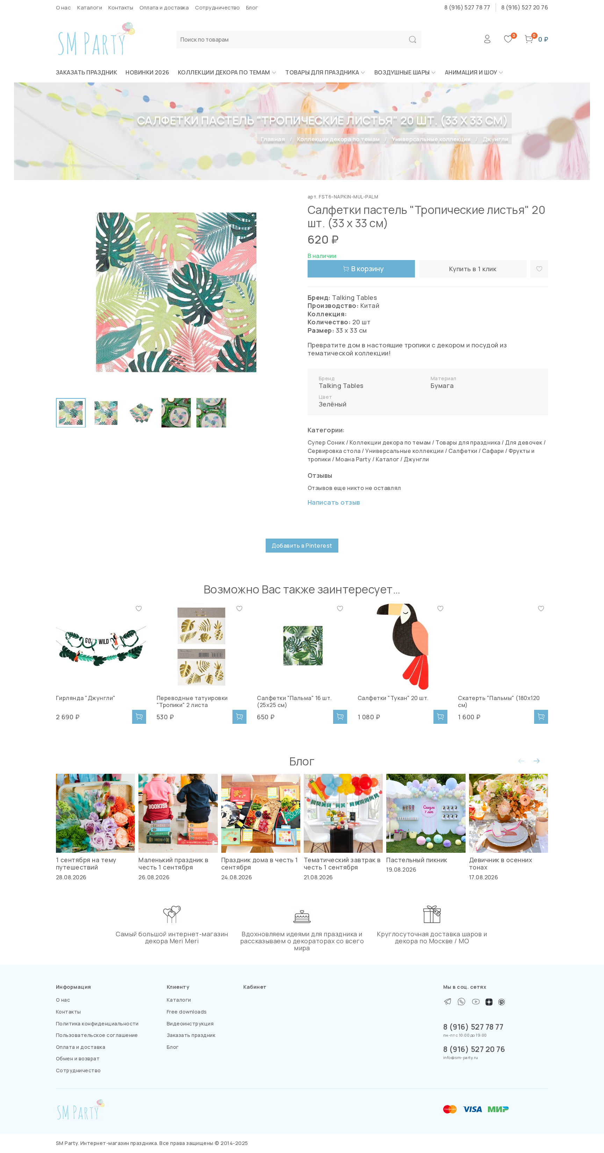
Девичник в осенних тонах (500, 863)
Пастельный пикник (416, 860)
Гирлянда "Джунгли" (86, 698)
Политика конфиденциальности (97, 1023)
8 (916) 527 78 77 (467, 7)
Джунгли (495, 139)
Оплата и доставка (164, 7)
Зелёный (332, 404)
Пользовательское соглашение (97, 1035)
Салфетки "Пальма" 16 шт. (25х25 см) (294, 701)
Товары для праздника (322, 72)
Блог (252, 7)
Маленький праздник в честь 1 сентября (173, 863)
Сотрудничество (217, 7)
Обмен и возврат (78, 1058)
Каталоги (89, 7)
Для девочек (523, 442)
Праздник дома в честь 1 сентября (259, 863)
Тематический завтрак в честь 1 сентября (342, 863)
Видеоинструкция (190, 1023)
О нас (63, 7)
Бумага (442, 385)
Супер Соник (326, 442)
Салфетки (462, 451)
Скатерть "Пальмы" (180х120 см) (499, 701)
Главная (273, 139)
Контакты (120, 7)
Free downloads (187, 1011)
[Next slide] (285, 292)
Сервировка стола (334, 451)
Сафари (493, 451)
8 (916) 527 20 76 (524, 7)
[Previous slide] (67, 292)
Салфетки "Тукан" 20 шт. (393, 698)
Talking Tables (341, 385)
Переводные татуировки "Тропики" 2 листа (192, 701)
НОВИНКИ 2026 (147, 72)
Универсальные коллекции (431, 139)
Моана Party (353, 459)
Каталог (387, 459)
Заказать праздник (86, 72)
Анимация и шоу (471, 72)
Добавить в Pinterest (302, 545)
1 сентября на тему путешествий (86, 863)
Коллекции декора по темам (224, 72)
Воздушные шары (402, 72)
